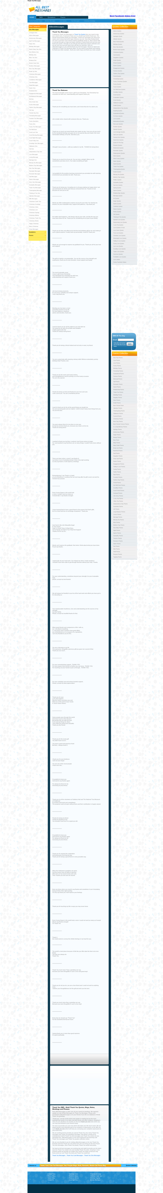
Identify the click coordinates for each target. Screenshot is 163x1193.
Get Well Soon (33, 129)
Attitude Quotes (117, 39)
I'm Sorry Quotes (118, 116)
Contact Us (51, 1180)
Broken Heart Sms (34, 63)
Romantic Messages (34, 173)
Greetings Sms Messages (36, 143)
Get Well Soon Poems (119, 485)
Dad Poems (116, 453)
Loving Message (33, 157)
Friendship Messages (35, 115)
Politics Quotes (117, 179)
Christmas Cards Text (35, 201)
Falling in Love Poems (119, 466)
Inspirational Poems (118, 373)
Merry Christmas (33, 226)
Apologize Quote (117, 36)
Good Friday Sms (34, 140)
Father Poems (117, 472)
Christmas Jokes (33, 207)
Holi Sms (31, 149)
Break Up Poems (118, 448)
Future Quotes (117, 86)
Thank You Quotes (79, 34)
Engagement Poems (118, 464)
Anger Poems (117, 434)
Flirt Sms (31, 110)
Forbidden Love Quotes (119, 256)
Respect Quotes (117, 145)
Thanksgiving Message (35, 190)
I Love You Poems (118, 498)
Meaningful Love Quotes (119, 238)
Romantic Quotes (118, 150)
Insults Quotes (117, 171)
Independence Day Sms (35, 151)
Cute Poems (116, 360)
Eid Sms (31, 99)
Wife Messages (33, 198)
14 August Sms (33, 32)
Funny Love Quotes (118, 243)
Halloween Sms (33, 146)
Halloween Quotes (118, 102)
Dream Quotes (117, 63)
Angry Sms (32, 43)
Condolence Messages (35, 79)
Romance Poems (118, 541)
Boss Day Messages (34, 68)
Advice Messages (34, 35)
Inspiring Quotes (117, 110)
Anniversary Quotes (118, 33)
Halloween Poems (118, 413)
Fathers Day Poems (118, 480)
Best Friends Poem (118, 405)
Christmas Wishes (34, 215)
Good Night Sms (73, 1180)
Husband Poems (117, 493)
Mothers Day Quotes (119, 177)
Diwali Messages (33, 85)
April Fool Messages (34, 41)
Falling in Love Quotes (119, 241)
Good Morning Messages (36, 135)
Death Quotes (117, 60)
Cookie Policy (51, 1178)
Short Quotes (117, 156)
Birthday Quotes (117, 44)
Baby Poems (116, 442)
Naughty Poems (117, 397)
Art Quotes (116, 198)
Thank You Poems (118, 392)
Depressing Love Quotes (120, 222)
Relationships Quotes (119, 193)
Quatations (32, 232)
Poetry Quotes (117, 211)
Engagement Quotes (118, 68)
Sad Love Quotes (118, 134)
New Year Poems (118, 357)
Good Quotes (117, 94)
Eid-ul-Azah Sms (33, 102)
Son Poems (116, 546)
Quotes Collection (131, 1165)
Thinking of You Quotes (119, 217)
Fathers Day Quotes (118, 73)
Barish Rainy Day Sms (35, 49)
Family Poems (117, 469)
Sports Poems (117, 533)
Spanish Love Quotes (119, 219)
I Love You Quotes (118, 225)
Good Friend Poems (118, 490)
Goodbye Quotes (118, 92)
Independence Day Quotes (120, 108)
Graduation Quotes (118, 97)
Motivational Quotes (118, 121)
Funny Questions (33, 121)
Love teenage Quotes (119, 132)
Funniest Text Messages (35, 118)
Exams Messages (34, 104)
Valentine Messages (34, 196)
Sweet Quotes (117, 163)
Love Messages (33, 154)
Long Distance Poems (119, 511)
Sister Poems (117, 543)
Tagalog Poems (117, 557)
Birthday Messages (34, 46)
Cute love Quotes (118, 254)
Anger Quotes (117, 201)
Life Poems (116, 509)
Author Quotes (117, 203)
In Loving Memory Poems (120, 426)
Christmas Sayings (34, 212)
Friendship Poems (118, 371)
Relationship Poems (118, 389)
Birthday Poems (117, 368)
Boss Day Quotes (118, 47)
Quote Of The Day (118, 142)
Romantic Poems (118, 384)
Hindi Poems (116, 551)
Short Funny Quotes (118, 158)
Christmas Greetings (34, 204)
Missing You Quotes (118, 174)
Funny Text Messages (35, 126)
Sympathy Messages (35, 185)
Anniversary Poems (118, 432)
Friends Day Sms (34, 113)
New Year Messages (34, 168)
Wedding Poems (117, 395)
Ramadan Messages (34, 171)
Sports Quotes (117, 190)
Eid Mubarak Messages (35, 96)
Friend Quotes (117, 76)
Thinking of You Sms (34, 193)
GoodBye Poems (118, 488)
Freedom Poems (117, 477)
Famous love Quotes (119, 137)
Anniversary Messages (35, 38)
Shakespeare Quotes (119, 153)
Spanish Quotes (117, 129)
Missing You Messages (35, 162)
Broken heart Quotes (119, 49)
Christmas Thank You (35, 218)
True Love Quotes (118, 233)
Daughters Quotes (118, 57)
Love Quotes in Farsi (119, 227)
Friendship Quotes (118, 78)
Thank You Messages (35, 187)
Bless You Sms (33, 57)
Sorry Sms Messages (35, 182)
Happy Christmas (34, 223)
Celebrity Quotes (117, 206)
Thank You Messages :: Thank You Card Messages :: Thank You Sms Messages (76, 1155)
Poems (31, 235)
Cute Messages (33, 82)
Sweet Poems (117, 387)
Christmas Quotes (118, 52)
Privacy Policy (51, 1176)
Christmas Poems (118, 418)
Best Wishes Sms (34, 52)
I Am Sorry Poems (118, 495)
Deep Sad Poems (118, 458)
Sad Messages (33, 176)
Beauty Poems (117, 437)
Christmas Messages (35, 74)
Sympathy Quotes (118, 182)
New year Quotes (118, 124)
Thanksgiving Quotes (119, 169)
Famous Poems (117, 376)
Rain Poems (116, 474)
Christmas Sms (33, 77)
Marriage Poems (117, 517)
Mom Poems (116, 522)
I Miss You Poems (118, 501)
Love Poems (116, 363)
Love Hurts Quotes (118, 230)
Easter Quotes (117, 65)
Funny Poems (117, 365)
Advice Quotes (117, 31)
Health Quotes (117, 105)
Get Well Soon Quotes (119, 89)
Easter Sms (32, 88)
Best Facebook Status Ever (123, 16)
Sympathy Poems (118, 535)
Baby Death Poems (118, 445)
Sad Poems (116, 381)
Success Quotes (117, 185)
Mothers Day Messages (35, 165)
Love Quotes (116, 118)
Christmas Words (34, 221)
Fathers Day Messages (35, 107)
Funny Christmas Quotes (120, 81)
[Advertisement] (71, 66)
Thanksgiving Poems (119, 410)
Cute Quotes (116, 55)
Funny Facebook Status (35, 21)
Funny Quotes (117, 84)
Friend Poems (117, 482)
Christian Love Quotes (119, 235)
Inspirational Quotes (118, 113)
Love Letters (116, 259)
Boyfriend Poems (118, 450)
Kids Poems (116, 549)
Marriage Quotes (117, 195)
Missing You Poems (118, 519)
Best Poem (116, 440)
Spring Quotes (117, 187)
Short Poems (116, 400)
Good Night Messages (35, 137)
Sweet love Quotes (118, 140)
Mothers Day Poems (118, 525)
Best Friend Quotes (118, 41)
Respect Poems (117, 554)
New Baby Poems (118, 527)
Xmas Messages (33, 229)
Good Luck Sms (33, 132)
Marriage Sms (33, 160)
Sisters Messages (34, 179)
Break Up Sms (33, 71)
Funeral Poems (117, 416)
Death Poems (117, 402)
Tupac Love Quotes (118, 251)
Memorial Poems (117, 379)
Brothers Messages (34, 66)
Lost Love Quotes (118, 246)
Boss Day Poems (118, 421)
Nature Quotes (117, 209)
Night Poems (116, 530)
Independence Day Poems (120, 503)
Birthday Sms (32, 54)
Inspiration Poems (118, 506)
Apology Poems (117, 429)
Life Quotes (116, 214)
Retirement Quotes (118, 148)
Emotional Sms (33, 90)
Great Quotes (117, 100)
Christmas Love (33, 209)
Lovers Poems (117, 514)
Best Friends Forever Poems (121, 424)
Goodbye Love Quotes (119, 249)
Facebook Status (73, 1176)
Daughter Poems (117, 456)
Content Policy (51, 1174)
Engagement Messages (35, 93)
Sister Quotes (117, 161)
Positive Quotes (117, 126)
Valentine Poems (117, 408)
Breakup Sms (32, 60)
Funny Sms (32, 124)
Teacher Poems (117, 538)
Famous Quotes (117, 71)
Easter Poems (117, 461)
